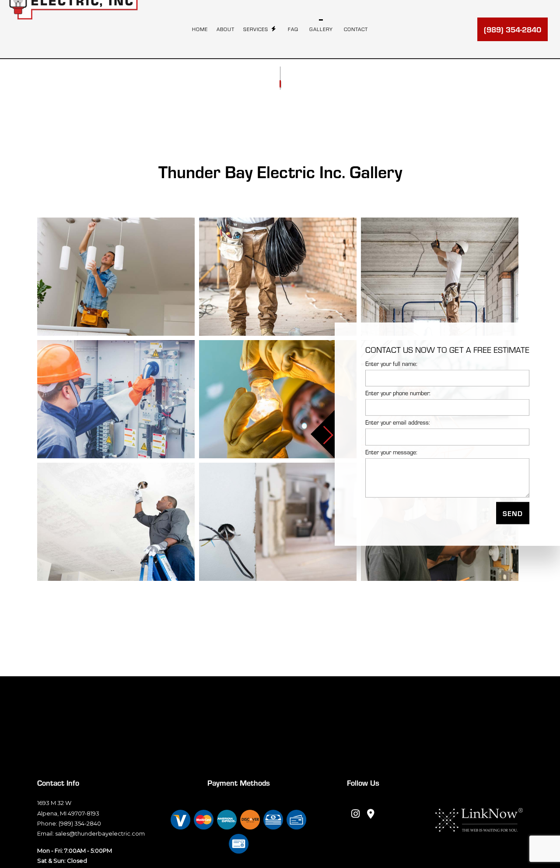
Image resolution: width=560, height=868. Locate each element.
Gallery (321, 29)
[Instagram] (356, 814)
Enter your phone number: (397, 393)
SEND (513, 512)
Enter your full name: (391, 363)
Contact (356, 29)
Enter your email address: (397, 422)
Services (255, 29)
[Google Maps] (371, 814)
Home (200, 29)
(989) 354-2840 (512, 29)
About (225, 29)
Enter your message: (391, 452)
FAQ (293, 29)
